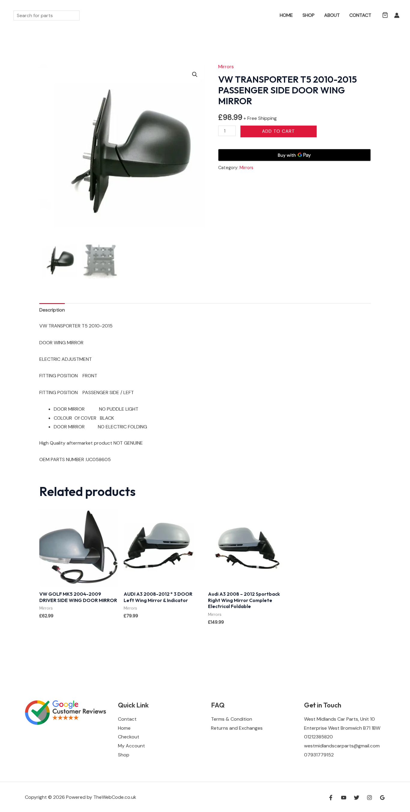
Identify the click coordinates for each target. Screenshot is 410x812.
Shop (309, 15)
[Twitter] (356, 797)
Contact (360, 15)
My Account (131, 746)
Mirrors (226, 66)
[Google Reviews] (382, 797)
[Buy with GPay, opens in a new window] (294, 155)
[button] (266, 15)
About (332, 15)
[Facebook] (330, 797)
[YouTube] (343, 797)
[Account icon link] (396, 15)
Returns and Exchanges (237, 728)
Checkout (128, 737)
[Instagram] (369, 797)
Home (286, 15)
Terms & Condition (231, 719)
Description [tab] (52, 310)
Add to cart (278, 131)
